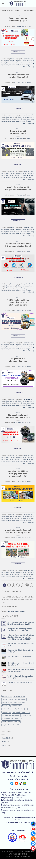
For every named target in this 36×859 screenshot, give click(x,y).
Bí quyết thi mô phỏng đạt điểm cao (18, 360)
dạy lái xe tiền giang (28, 63)
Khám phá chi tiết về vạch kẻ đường (18, 132)
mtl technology (6, 712)
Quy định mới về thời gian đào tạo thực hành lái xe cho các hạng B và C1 (21, 623)
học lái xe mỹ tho (6, 65)
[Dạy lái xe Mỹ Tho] (18, 3)
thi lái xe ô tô (18, 718)
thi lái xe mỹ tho (26, 715)
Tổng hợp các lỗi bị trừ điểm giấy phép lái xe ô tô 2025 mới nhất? (18, 473)
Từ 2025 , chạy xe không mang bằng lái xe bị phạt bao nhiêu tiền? (18, 302)
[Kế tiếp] (31, 585)
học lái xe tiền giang (25, 65)
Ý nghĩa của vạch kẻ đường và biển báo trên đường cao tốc (18, 531)
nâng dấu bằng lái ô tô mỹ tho (21, 712)
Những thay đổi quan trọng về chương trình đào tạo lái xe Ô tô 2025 (20, 630)
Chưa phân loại (7, 738)
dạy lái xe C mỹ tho (21, 60)
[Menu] (3, 3)
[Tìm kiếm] (33, 3)
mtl (26, 709)
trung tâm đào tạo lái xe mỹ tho (11, 725)
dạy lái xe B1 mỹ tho (19, 696)
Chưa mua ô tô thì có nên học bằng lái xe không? (18, 76)
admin (29, 26)
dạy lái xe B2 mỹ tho (9, 60)
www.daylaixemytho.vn (16, 611)
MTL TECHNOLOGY (24, 856)
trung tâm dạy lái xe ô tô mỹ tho (11, 721)
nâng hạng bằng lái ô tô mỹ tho (11, 715)
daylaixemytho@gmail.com (20, 822)
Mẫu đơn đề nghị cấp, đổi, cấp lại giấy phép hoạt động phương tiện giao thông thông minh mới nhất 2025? (21, 637)
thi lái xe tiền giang (7, 718)
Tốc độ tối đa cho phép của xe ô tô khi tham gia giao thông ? (18, 244)
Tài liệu (4, 742)
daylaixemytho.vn (21, 817)
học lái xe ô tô (16, 65)
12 (27, 585)
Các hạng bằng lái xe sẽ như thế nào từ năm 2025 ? (18, 416)
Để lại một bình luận (28, 67)
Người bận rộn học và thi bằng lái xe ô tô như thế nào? (18, 188)
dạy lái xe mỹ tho (9, 231)
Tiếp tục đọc (18, 52)
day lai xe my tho (9, 63)
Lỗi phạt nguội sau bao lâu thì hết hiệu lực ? (18, 19)
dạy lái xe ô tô (18, 63)
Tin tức (18, 16)
